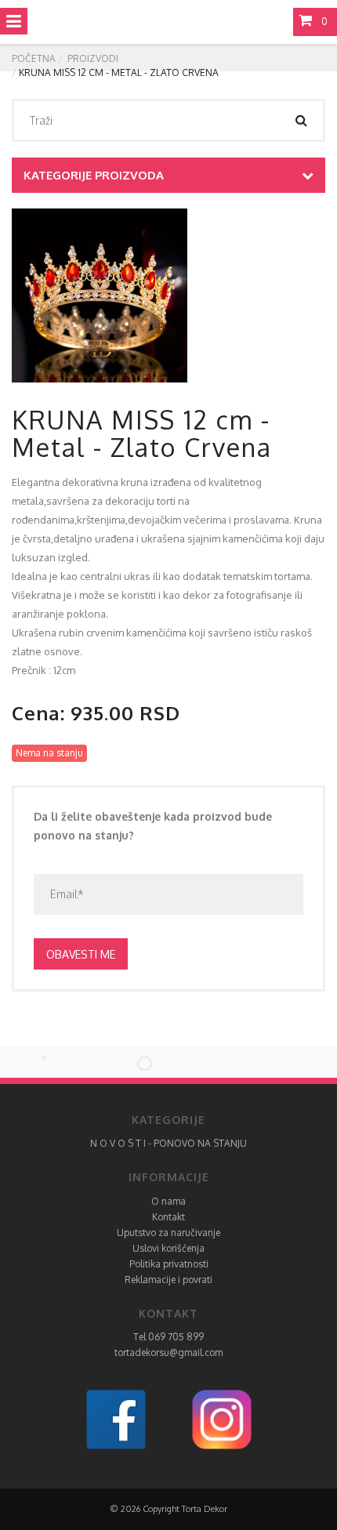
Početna (34, 58)
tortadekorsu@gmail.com (168, 1352)
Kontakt (168, 1217)
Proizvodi (92, 58)
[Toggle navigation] (13, 21)
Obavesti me (80, 954)
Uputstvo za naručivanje (168, 1232)
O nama (168, 1201)
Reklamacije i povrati (168, 1279)
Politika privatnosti (168, 1264)
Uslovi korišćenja (168, 1248)
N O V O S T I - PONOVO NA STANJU (168, 1143)
